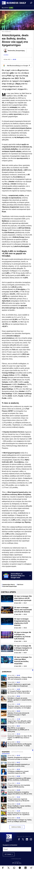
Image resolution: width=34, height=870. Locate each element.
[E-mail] (31, 868)
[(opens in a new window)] (3, 868)
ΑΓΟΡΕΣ (6, 54)
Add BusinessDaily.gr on (17, 65)
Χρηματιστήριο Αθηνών (9, 584)
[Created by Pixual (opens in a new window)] (17, 862)
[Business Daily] (14, 2)
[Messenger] (20, 868)
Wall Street (20, 584)
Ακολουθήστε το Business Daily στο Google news (18, 575)
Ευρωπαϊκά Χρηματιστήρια (10, 586)
